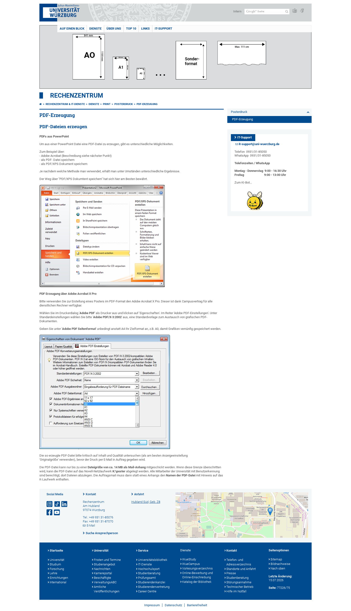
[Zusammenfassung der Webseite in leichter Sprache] (294, 10)
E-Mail (91, 525)
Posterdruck (123, 104)
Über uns (113, 28)
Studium (55, 564)
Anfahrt (139, 494)
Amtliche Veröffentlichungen (106, 589)
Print (107, 104)
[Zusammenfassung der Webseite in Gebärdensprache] (302, 10)
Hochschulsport (149, 569)
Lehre (53, 573)
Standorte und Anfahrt (241, 569)
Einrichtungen (59, 577)
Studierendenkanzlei (151, 582)
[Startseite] (40, 104)
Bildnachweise (280, 564)
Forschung (57, 569)
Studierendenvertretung (154, 587)
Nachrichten (102, 569)
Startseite (56, 550)
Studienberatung (149, 573)
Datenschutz (173, 605)
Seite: (272, 588)
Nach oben (278, 568)
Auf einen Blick (72, 28)
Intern (237, 11)
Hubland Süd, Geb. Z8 (145, 502)
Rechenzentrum (76, 95)
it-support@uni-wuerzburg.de (259, 144)
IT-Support (163, 28)
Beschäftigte (102, 577)
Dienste (95, 28)
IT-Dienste (145, 564)
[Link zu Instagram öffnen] (50, 504)
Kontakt (91, 494)
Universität (57, 560)
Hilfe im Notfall (236, 591)
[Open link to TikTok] (57, 504)
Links (145, 28)
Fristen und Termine (107, 560)
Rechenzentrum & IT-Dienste (65, 104)
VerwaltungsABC (105, 582)
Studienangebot (104, 564)
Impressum (152, 605)
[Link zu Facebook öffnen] (50, 512)
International (58, 582)
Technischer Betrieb (239, 587)
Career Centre (147, 591)
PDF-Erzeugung (147, 104)
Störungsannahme (238, 582)
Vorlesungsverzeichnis (197, 568)
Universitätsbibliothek (152, 560)
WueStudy (189, 559)
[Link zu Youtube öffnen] (57, 512)
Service (143, 550)
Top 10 (131, 28)
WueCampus (191, 564)
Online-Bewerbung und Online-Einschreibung (197, 575)
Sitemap (276, 559)
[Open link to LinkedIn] (64, 504)
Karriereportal (103, 573)
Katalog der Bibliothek (196, 582)
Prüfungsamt (147, 577)
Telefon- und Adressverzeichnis (238, 562)
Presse (231, 573)
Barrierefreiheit (197, 605)
